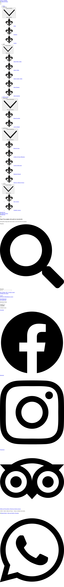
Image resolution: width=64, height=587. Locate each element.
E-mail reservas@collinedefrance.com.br (6, 296)
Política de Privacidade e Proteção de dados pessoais (10, 508)
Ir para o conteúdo (3, 0)
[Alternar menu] (0, 3)
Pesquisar (2, 223)
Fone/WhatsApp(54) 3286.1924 (3, 299)
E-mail (1, 304)
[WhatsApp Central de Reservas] (32, 586)
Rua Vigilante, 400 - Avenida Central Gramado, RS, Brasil (7, 293)
